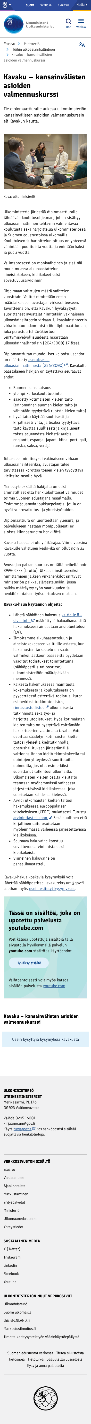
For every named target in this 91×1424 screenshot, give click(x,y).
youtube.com (54, 985)
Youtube (10, 1282)
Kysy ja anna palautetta (45, 1365)
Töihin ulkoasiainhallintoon (33, 49)
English (63, 5)
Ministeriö (31, 43)
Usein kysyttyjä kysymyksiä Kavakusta (45, 1039)
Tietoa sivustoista (70, 1353)
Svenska (46, 5)
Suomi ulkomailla (18, 1312)
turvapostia (23, 1129)
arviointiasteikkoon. (30, 817)
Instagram (12, 1257)
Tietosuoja (16, 1359)
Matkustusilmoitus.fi (20, 1328)
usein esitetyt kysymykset (52, 888)
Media (81, 5)
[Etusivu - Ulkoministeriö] (30, 24)
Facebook (11, 1273)
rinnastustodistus (28, 707)
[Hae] (68, 21)
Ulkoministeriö (15, 1304)
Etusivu (9, 43)
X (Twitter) (12, 1249)
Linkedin (10, 1265)
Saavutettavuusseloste (65, 1359)
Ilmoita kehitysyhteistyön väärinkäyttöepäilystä (41, 1337)
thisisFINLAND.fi (17, 1320)
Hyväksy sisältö (29, 963)
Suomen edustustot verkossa (30, 1353)
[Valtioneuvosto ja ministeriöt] (7, 5)
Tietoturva (36, 1359)
